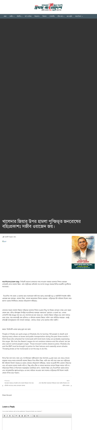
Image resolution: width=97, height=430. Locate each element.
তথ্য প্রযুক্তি (69, 16)
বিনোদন (45, 16)
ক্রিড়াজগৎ (37, 16)
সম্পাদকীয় (52, 16)
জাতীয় (11, 16)
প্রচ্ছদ (5, 16)
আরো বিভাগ (78, 16)
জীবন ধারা (60, 16)
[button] (4, 416)
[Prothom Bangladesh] (48, 7)
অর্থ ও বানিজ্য (28, 16)
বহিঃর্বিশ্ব (19, 16)
